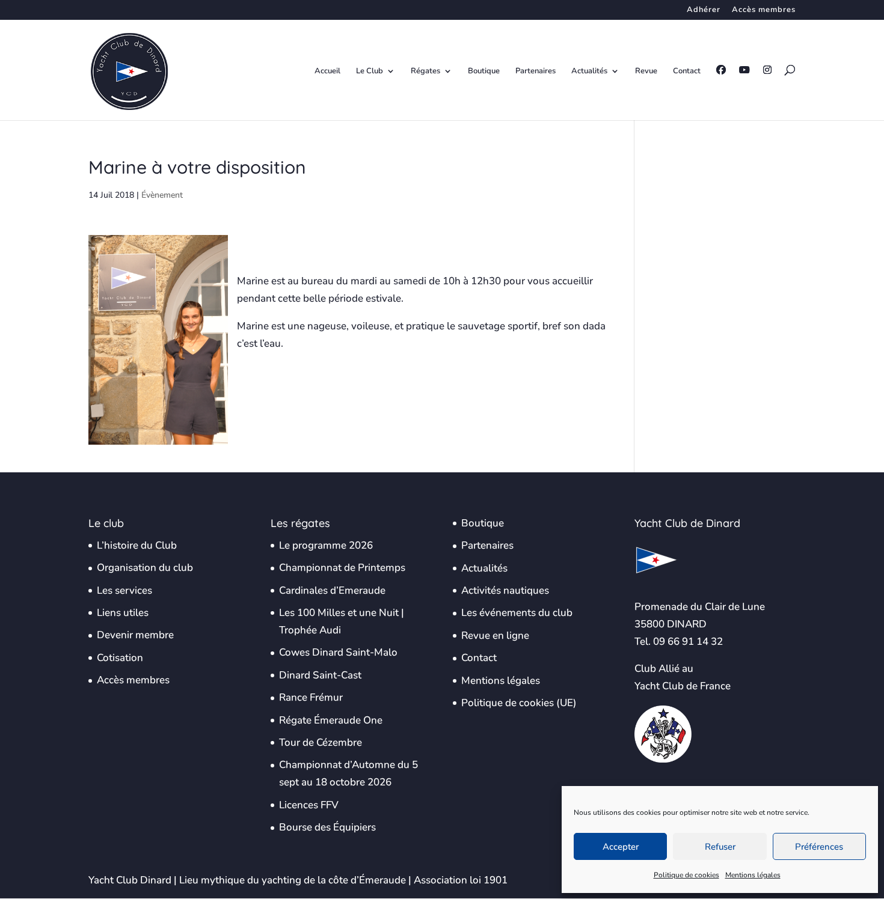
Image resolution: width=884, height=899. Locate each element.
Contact (687, 71)
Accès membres (764, 10)
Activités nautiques (505, 590)
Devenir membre (135, 635)
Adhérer (703, 10)
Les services (124, 590)
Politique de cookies (686, 875)
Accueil (327, 71)
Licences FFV (309, 805)
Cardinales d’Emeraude (332, 590)
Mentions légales (753, 875)
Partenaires (535, 71)
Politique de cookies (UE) (519, 703)
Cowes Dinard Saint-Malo (338, 652)
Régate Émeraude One (330, 720)
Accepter (621, 847)
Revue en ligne (495, 635)
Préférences (819, 847)
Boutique (484, 71)
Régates (425, 71)
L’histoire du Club (137, 545)
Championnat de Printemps (342, 567)
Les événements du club (516, 613)
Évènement (162, 195)
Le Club (369, 71)
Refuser (720, 847)
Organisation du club (145, 567)
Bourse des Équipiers (327, 827)
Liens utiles (123, 613)
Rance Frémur (311, 697)
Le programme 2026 (326, 545)
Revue (646, 71)
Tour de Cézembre (320, 742)
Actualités (589, 71)
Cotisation (120, 658)
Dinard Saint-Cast (320, 675)
